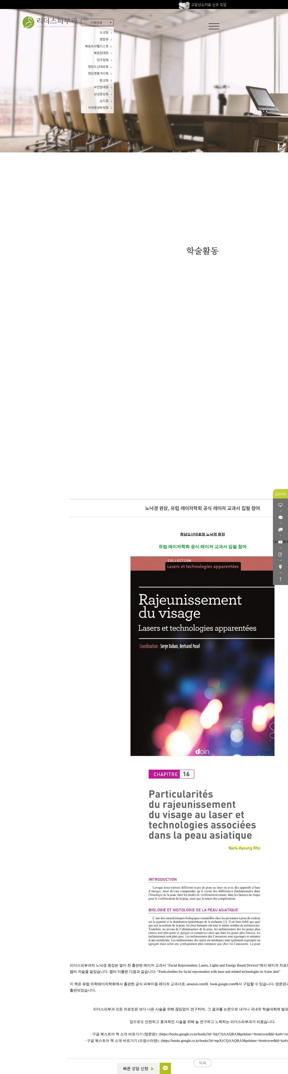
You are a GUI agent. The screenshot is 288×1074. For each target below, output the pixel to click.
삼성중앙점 (101, 94)
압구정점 (102, 60)
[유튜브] (280, 542)
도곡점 (104, 32)
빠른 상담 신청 (136, 1068)
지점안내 (96, 22)
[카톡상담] (280, 517)
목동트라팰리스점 (96, 46)
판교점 (104, 80)
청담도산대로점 (98, 66)
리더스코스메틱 (31, 1050)
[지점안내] (280, 566)
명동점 (104, 39)
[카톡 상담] (165, 1068)
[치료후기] (280, 554)
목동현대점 (101, 53)
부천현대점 (101, 87)
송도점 (104, 100)
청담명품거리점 (98, 73)
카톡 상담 (27, 1025)
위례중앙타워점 (98, 107)
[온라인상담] (280, 505)
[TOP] (280, 579)
